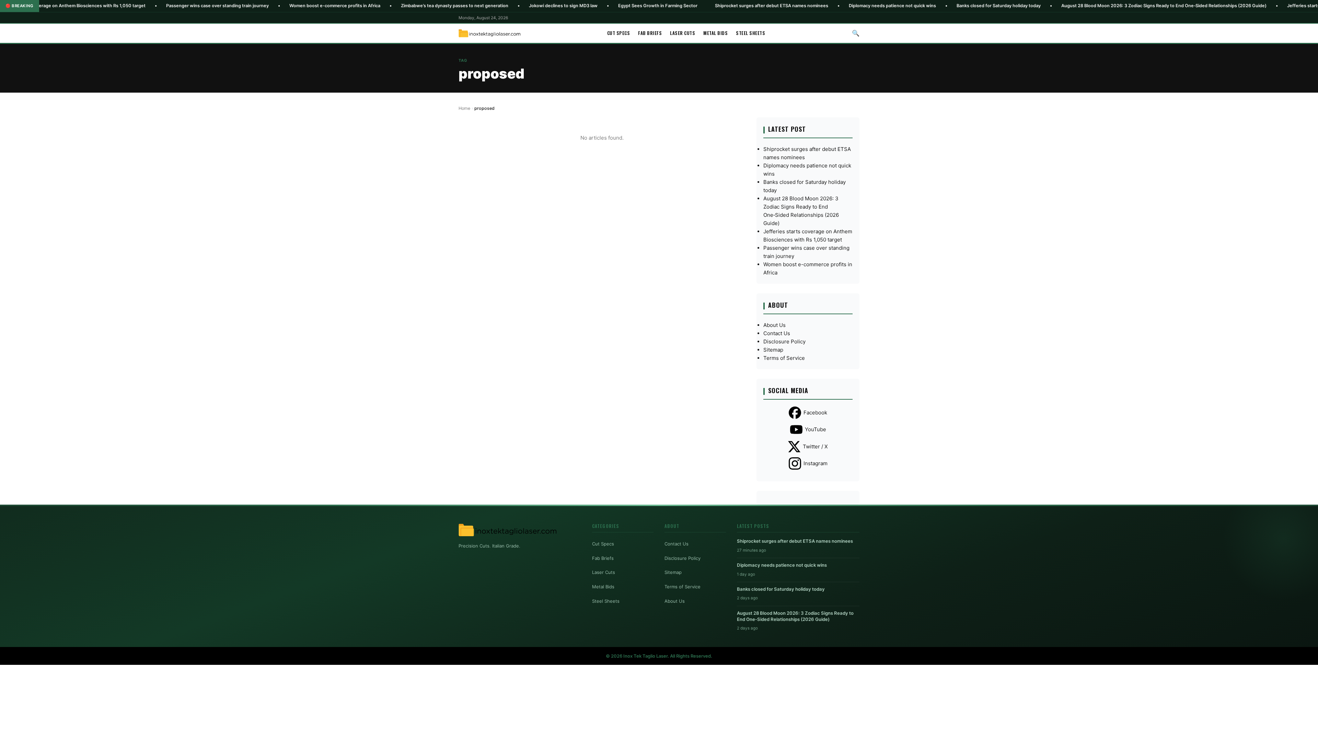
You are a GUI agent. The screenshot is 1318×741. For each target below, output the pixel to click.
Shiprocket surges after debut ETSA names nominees (716, 5)
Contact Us (776, 333)
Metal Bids (715, 33)
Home (464, 108)
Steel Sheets (750, 33)
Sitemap (773, 349)
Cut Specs (618, 33)
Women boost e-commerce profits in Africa (279, 5)
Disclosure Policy (784, 341)
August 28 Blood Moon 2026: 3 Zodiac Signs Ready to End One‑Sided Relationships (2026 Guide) (1108, 5)
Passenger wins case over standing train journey (162, 5)
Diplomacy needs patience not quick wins (836, 5)
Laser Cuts (682, 33)
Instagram (815, 463)
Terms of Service (784, 358)
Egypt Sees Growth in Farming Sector (602, 5)
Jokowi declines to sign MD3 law (507, 5)
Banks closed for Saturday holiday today (943, 5)
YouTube (815, 429)
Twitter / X (815, 446)
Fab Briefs (650, 33)
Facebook (815, 412)
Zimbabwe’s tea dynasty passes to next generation (399, 5)
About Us (774, 325)
